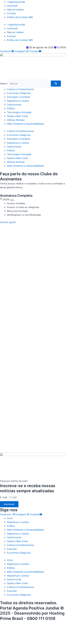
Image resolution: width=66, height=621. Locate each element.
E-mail (4, 497)
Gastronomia (14, 104)
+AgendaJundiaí (16, 1)
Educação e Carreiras (18, 97)
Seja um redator (15, 9)
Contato (11, 13)
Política (11, 108)
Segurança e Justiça (18, 100)
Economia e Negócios (19, 93)
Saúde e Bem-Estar (17, 116)
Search (4, 83)
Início (10, 518)
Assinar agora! (8, 222)
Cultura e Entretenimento (20, 89)
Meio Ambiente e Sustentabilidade (25, 123)
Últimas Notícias (16, 120)
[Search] (56, 84)
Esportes (12, 549)
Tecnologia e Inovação (19, 112)
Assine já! (12, 5)
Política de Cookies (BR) (20, 17)
